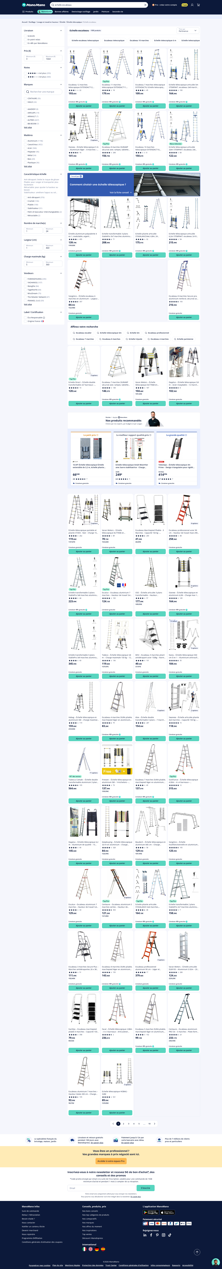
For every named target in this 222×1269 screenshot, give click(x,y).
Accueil (24, 22)
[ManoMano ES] (103, 1249)
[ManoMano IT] (84, 1249)
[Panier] (198, 5)
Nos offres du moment (92, 1226)
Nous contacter (28, 1222)
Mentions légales (72, 1265)
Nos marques (88, 1222)
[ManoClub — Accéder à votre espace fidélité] (185, 5)
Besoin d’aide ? (28, 1219)
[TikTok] (170, 1235)
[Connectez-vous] (192, 5)
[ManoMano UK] (91, 1249)
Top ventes (87, 1234)
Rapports (176, 1265)
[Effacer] (145, 4)
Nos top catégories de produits (95, 1215)
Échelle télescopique (74, 22)
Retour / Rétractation (31, 1215)
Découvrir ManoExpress (92, 1238)
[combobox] (188, 30)
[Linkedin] (145, 1235)
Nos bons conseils (90, 1211)
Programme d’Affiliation (32, 1238)
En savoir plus (136, 1197)
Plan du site (57, 1265)
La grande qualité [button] (175, 435)
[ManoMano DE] (97, 1249)
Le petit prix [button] (89, 435)
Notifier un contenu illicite (33, 1226)
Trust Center (111, 1265)
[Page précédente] (113, 1124)
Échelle (62, 22)
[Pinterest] (157, 1235)
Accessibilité (187, 1265)
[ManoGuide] (216, 1262)
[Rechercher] (53, 5)
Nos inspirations (89, 1230)
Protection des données (92, 1265)
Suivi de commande (30, 1211)
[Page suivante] (155, 1124)
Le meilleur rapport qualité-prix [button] (132, 435)
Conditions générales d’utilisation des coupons (42, 1242)
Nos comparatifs (89, 1219)
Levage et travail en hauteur (47, 22)
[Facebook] (151, 1235)
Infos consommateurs (160, 1265)
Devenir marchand (30, 1230)
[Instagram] (163, 1235)
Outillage (32, 22)
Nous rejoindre (28, 1234)
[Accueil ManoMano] (34, 5)
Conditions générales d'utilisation (134, 1265)
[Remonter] (197, 1252)
